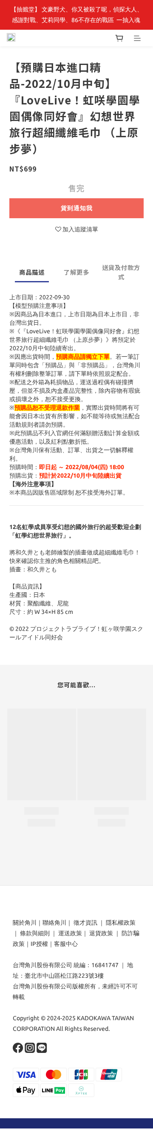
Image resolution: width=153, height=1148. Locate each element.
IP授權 (39, 943)
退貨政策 (101, 933)
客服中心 (66, 943)
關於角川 (25, 922)
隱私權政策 (121, 922)
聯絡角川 (54, 922)
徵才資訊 (85, 922)
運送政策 (70, 933)
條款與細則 (35, 933)
